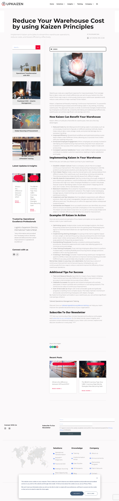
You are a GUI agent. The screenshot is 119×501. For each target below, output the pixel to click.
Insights (70, 4)
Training (80, 4)
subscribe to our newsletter (62, 318)
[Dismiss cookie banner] (97, 478)
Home (52, 4)
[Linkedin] (13, 254)
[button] (51, 347)
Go (38, 47)
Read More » (17, 201)
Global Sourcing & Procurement (26, 131)
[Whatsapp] (17, 254)
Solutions (60, 4)
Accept (77, 493)
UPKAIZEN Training (26, 158)
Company (88, 4)
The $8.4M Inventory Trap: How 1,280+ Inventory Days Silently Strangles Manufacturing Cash (92, 384)
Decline (90, 493)
